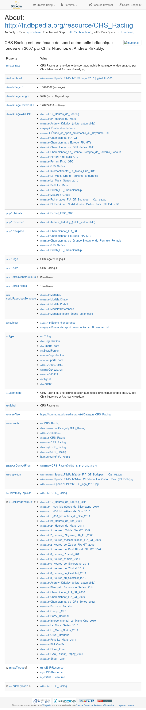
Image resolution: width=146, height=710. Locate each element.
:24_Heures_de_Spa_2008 (61, 521)
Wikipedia (46, 705)
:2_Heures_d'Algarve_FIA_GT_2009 (66, 535)
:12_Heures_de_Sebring (59, 114)
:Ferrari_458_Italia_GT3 (59, 156)
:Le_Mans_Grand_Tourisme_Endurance (69, 176)
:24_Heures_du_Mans (58, 118)
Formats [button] (69, 5)
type (10, 336)
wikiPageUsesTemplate (21, 296)
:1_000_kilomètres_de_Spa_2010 (65, 511)
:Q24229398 (51, 369)
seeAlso (13, 414)
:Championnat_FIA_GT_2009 (62, 597)
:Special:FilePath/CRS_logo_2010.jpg (69, 484)
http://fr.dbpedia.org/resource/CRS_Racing (69, 24)
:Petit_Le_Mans (54, 185)
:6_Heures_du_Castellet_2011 (63, 573)
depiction (13, 474)
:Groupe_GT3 (53, 611)
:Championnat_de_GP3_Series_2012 (67, 601)
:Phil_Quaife (52, 644)
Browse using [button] (44, 5)
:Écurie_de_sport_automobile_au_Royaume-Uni (74, 133)
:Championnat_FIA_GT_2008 (62, 592)
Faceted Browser (102, 5)
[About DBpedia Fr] (16, 5)
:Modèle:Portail (54, 304)
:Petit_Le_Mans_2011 (58, 639)
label (11, 405)
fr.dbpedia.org (126, 32)
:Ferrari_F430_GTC (56, 161)
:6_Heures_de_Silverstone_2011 (64, 563)
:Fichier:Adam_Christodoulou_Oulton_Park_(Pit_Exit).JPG (79, 204)
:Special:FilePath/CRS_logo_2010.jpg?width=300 (76, 78)
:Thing (45, 336)
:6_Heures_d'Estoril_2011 (60, 554)
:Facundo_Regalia (56, 606)
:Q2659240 (50, 433)
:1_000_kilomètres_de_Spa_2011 (65, 516)
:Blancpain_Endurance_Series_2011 (67, 587)
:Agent (45, 379)
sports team (34, 32)
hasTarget (16, 667)
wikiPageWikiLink (18, 114)
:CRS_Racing (50, 423)
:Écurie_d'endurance (57, 128)
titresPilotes (16, 286)
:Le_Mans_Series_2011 (59, 630)
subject (12, 322)
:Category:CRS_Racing (62, 428)
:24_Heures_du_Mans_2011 (62, 525)
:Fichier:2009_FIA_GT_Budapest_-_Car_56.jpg (73, 199)
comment (13, 393)
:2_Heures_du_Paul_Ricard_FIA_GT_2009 (70, 549)
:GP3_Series (52, 166)
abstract (13, 65)
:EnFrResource (51, 667)
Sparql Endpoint (131, 5)
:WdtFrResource (52, 677)
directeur (15, 222)
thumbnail (14, 78)
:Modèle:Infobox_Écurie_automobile (66, 313)
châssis (14, 213)
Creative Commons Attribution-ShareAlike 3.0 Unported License (104, 705)
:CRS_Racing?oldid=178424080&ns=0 (68, 465)
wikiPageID (14, 87)
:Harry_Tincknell (54, 616)
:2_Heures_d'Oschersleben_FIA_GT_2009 (70, 540)
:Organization (52, 355)
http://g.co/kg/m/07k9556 (55, 456)
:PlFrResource (51, 672)
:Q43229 (49, 374)
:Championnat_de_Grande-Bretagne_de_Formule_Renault (80, 152)
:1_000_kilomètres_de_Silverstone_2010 (69, 506)
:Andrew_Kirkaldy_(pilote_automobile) (67, 123)
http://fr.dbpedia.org (80, 32)
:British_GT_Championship (61, 190)
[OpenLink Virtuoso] (41, 700)
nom (12, 268)
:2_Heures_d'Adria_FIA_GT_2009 (65, 530)
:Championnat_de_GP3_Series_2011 (67, 147)
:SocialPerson (50, 350)
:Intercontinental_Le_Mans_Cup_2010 (68, 620)
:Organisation (50, 341)
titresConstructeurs (21, 277)
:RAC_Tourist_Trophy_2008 (61, 654)
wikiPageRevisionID (20, 105)
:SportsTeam (49, 346)
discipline (15, 231)
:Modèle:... (51, 294)
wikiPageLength (17, 96)
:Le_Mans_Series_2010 (59, 180)
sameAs (12, 423)
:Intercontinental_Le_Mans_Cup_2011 (68, 171)
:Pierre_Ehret (53, 649)
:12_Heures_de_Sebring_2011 (63, 502)
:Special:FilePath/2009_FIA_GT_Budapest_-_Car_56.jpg (81, 474)
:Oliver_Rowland (54, 635)
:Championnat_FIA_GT (58, 137)
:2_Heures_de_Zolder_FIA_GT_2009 (67, 544)
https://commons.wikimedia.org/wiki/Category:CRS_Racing (75, 414)
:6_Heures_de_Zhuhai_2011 (62, 568)
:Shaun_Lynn (52, 658)
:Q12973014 (51, 365)
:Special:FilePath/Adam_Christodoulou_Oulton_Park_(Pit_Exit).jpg (86, 479)
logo (12, 259)
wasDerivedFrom (18, 465)
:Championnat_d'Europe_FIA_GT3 (65, 142)
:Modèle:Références (57, 309)
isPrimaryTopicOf (18, 493)
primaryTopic (18, 686)
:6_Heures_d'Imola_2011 (60, 559)
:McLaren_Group (55, 195)
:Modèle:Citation (54, 299)
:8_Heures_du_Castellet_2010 (63, 578)
